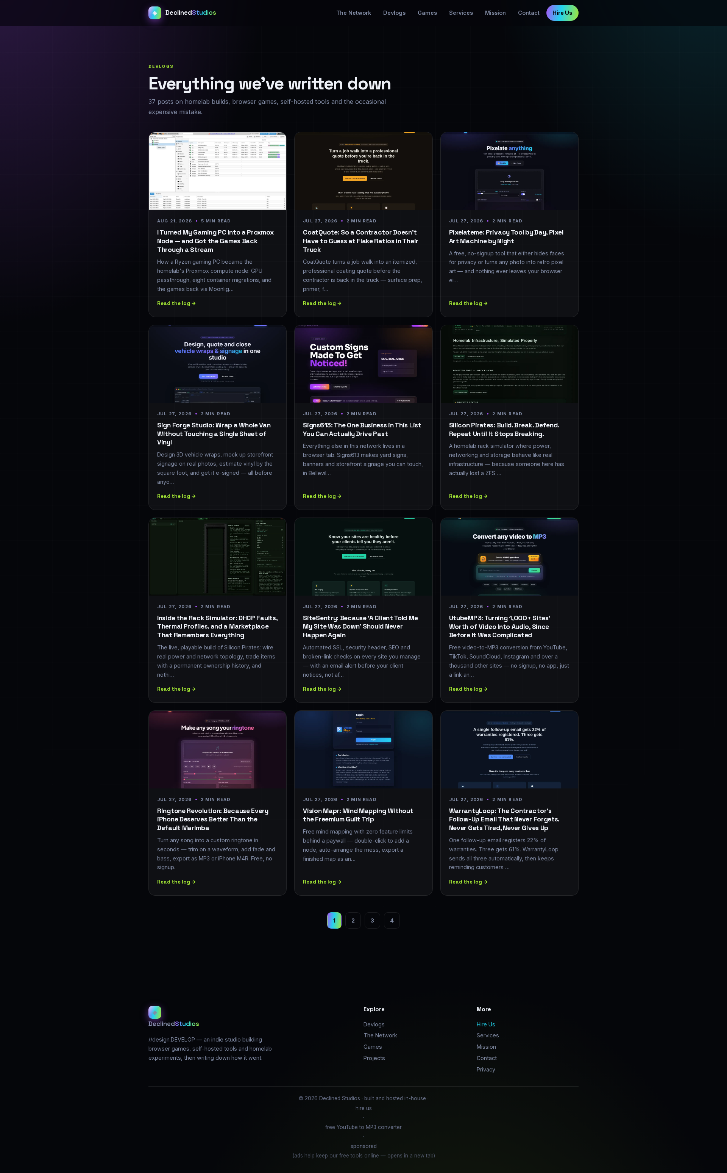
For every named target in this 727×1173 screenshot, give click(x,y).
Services (461, 12)
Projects (374, 1058)
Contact (529, 12)
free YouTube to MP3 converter (363, 1127)
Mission (495, 12)
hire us (364, 1108)
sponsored (364, 1146)
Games (427, 12)
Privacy (486, 1069)
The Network (353, 12)
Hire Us (562, 12)
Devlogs (394, 12)
